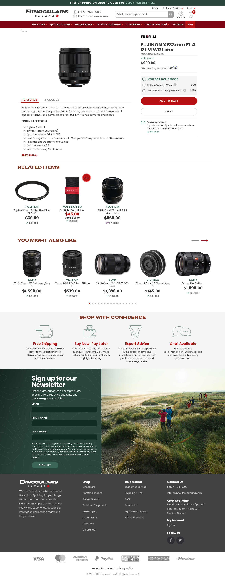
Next (204, 240)
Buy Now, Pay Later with (155, 68)
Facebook (171, 540)
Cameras (177, 24)
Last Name (39, 431)
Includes (52, 99)
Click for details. (140, 3)
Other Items (133, 24)
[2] (92, 303)
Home (24, 31)
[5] (101, 303)
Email (35, 404)
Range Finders (83, 24)
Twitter (180, 540)
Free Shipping (45, 343)
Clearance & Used (156, 24)
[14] (129, 303)
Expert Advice (137, 343)
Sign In (171, 525)
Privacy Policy (124, 568)
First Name (40, 418)
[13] (126, 303)
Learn (155, 8)
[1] (89, 303)
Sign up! (45, 465)
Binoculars (38, 24)
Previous (195, 240)
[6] (104, 303)
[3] (95, 303)
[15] (132, 303)
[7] (108, 303)
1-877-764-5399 (89, 12)
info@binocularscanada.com (94, 16)
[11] (120, 303)
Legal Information (102, 568)
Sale (190, 24)
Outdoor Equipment (109, 24)
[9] (114, 303)
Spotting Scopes (60, 24)
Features (30, 99)
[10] (117, 303)
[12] (123, 303)
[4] (98, 303)
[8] (111, 303)
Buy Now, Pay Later (91, 343)
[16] (135, 303)
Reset (164, 14)
